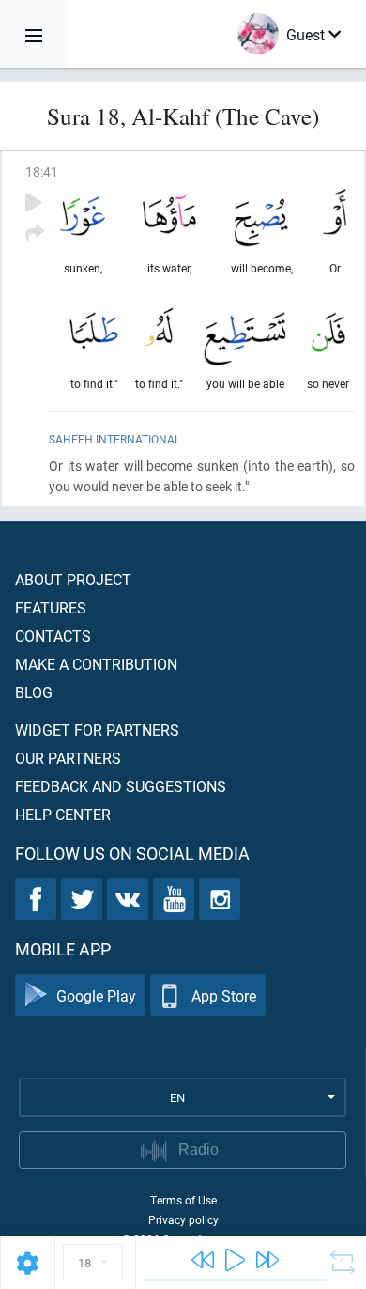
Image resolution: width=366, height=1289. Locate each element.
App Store (223, 995)
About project (73, 579)
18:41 (41, 171)
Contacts (53, 635)
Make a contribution (96, 664)
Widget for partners (97, 729)
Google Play (96, 995)
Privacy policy (183, 1219)
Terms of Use (183, 1199)
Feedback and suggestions (120, 786)
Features (50, 607)
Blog (34, 692)
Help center (63, 814)
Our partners (68, 758)
